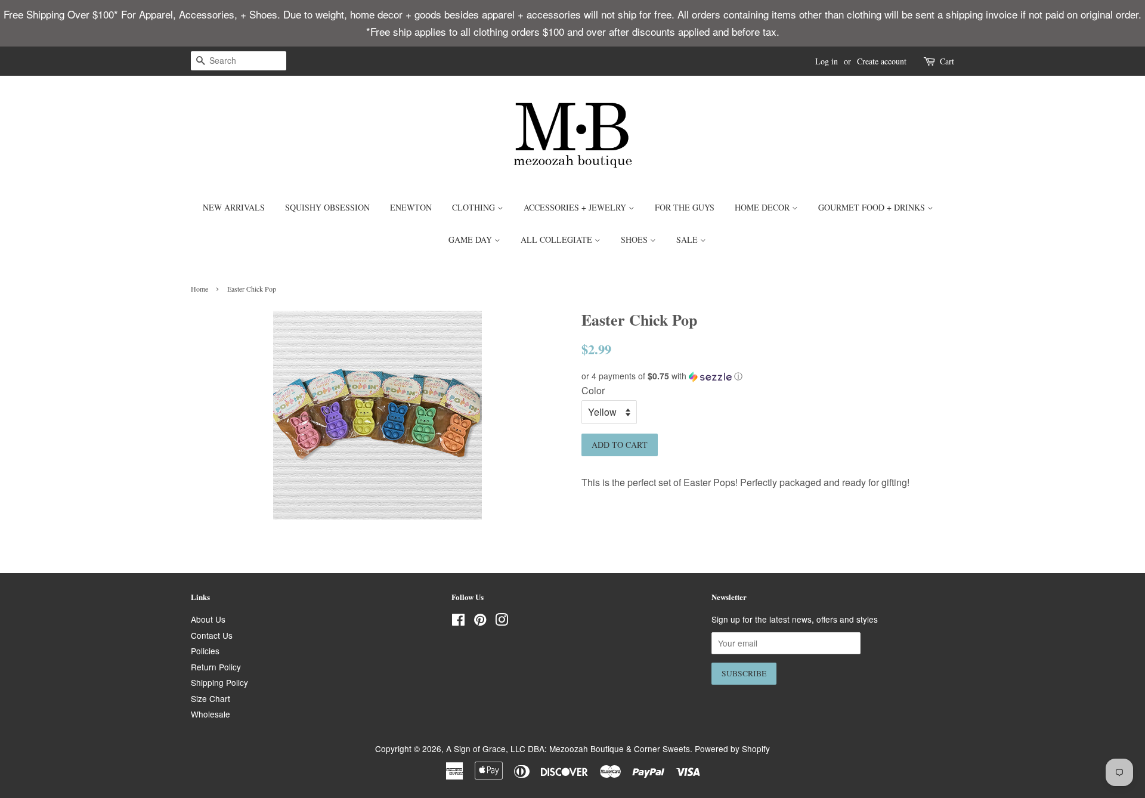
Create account (881, 61)
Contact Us (212, 635)
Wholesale (210, 714)
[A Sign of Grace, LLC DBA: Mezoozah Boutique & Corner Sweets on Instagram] (501, 621)
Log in (826, 61)
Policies (205, 651)
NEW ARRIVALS (234, 207)
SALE (688, 239)
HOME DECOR (763, 207)
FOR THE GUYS (684, 207)
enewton (411, 207)
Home (199, 288)
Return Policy (216, 667)
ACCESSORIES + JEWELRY (576, 207)
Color (593, 390)
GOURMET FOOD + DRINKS (872, 207)
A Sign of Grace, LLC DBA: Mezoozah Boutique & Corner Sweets (568, 748)
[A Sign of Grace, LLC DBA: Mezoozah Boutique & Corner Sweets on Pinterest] (480, 621)
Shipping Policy (219, 682)
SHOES (635, 239)
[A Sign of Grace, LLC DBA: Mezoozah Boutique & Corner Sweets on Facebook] (458, 621)
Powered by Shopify (732, 748)
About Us (208, 619)
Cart (947, 61)
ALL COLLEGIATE (558, 239)
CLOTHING (474, 207)
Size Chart (210, 698)
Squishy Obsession (327, 207)
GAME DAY (471, 239)
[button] (767, 376)
